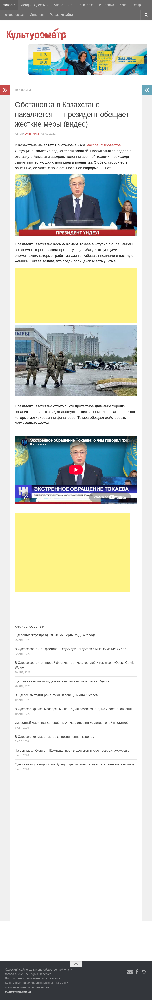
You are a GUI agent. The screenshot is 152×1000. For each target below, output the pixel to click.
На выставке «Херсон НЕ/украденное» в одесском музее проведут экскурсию (72, 750)
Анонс (58, 5)
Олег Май (32, 133)
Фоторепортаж (13, 14)
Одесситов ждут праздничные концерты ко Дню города (55, 635)
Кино (123, 5)
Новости (9, 5)
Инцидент (37, 14)
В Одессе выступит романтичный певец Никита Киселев (56, 695)
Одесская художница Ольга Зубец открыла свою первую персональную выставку (75, 764)
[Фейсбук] (137, 972)
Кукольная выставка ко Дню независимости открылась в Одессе (62, 681)
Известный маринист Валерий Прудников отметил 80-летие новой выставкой (72, 722)
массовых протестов (104, 145)
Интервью (106, 5)
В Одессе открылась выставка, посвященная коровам (55, 736)
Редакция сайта (61, 14)
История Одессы (33, 5)
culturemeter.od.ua (18, 991)
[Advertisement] (76, 295)
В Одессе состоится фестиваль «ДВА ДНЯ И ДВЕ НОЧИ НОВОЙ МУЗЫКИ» (70, 649)
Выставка (86, 5)
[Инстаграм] (144, 972)
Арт (71, 5)
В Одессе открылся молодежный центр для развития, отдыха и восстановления (74, 709)
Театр (136, 5)
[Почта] (130, 972)
